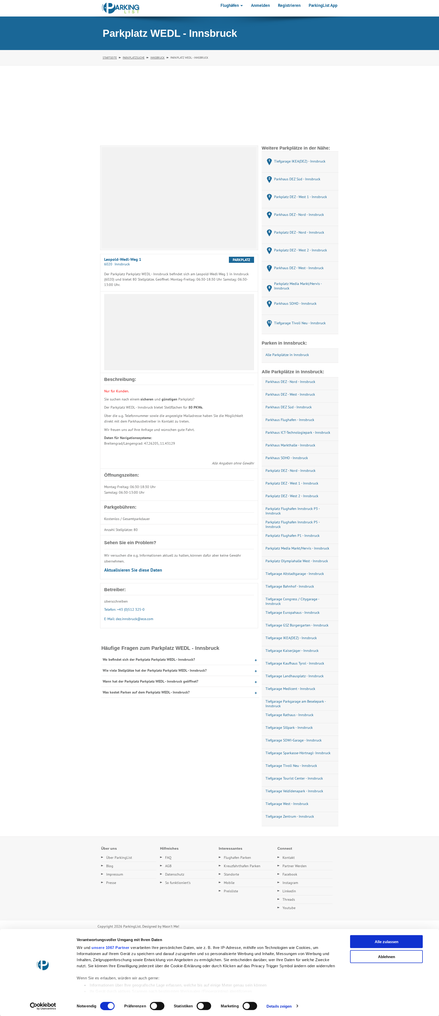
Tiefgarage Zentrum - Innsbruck (289, 816)
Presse (111, 882)
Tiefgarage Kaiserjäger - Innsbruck (292, 650)
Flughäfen (230, 5)
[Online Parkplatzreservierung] (121, 8)
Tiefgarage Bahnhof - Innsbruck (289, 586)
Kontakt (289, 857)
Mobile (229, 882)
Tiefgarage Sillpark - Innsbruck (289, 727)
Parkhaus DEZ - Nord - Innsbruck (290, 381)
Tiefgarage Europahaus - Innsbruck (292, 612)
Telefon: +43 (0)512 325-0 (124, 609)
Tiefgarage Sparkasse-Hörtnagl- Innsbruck (298, 753)
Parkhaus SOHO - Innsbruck (286, 458)
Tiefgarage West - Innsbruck (286, 803)
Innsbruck (157, 57)
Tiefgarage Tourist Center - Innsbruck (294, 778)
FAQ (168, 857)
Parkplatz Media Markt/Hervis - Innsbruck (297, 548)
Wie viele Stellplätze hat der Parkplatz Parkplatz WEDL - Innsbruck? (155, 670)
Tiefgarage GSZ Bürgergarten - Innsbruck (296, 625)
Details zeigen (279, 1006)
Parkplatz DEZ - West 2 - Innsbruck (291, 496)
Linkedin (289, 891)
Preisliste (231, 891)
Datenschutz (174, 874)
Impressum (114, 874)
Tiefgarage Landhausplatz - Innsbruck (294, 676)
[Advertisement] (219, 103)
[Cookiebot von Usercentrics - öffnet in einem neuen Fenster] (43, 1006)
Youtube (289, 908)
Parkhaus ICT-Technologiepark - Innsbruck (297, 432)
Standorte (231, 874)
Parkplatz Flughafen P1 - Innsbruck (292, 535)
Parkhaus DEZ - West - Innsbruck (290, 394)
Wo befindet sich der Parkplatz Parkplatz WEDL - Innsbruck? (149, 659)
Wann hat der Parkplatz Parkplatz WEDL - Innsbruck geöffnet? (150, 681)
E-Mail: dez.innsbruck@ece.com (128, 619)
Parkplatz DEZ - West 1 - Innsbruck (291, 483)
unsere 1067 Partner (110, 947)
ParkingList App (323, 5)
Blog (109, 866)
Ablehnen (386, 956)
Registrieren (289, 5)
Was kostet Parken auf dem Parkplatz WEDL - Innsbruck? (146, 692)
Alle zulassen (386, 942)
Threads (289, 899)
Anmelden (260, 5)
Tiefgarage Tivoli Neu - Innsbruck (291, 765)
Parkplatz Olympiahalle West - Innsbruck (296, 561)
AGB (168, 866)
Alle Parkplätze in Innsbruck (287, 354)
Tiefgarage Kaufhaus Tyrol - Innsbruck (294, 663)
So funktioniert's (178, 882)
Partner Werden (295, 866)
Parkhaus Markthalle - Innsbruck (290, 445)
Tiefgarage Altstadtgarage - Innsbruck (294, 573)
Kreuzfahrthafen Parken (242, 866)
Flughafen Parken (237, 857)
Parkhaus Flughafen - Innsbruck (289, 419)
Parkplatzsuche (134, 57)
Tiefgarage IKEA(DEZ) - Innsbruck (291, 638)
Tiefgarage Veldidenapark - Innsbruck (294, 791)
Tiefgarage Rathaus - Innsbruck (289, 715)
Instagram (290, 882)
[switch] (157, 1006)
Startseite (110, 57)
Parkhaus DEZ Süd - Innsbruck (288, 407)
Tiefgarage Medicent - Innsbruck (290, 688)
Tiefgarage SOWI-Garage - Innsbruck (293, 740)
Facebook (290, 874)
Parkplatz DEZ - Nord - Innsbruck (290, 470)
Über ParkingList (119, 857)
